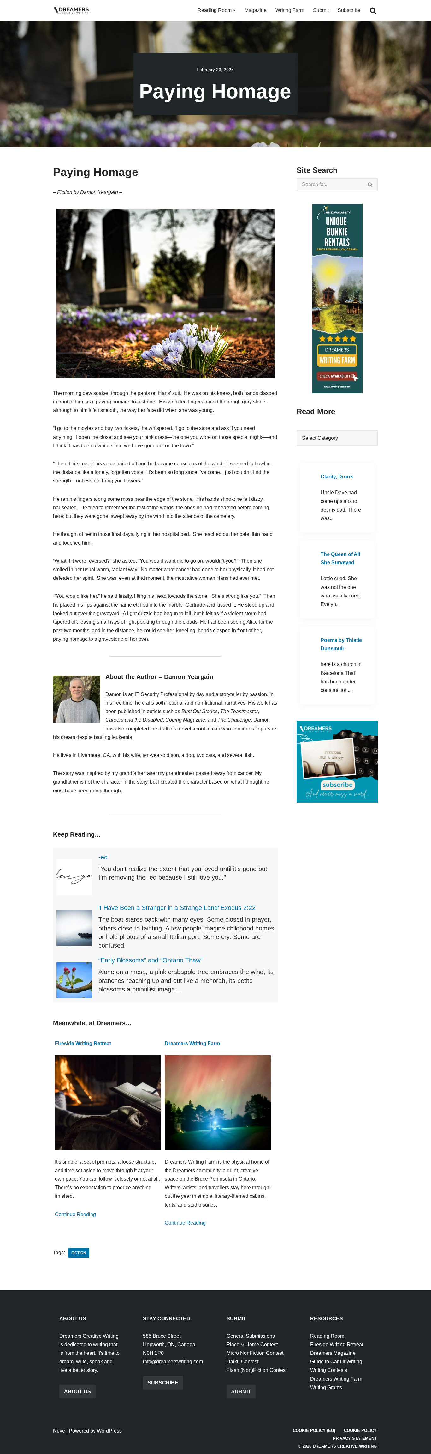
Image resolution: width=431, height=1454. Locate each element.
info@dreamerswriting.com (173, 1361)
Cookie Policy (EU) (314, 1430)
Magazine (256, 10)
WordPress (109, 1430)
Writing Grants (326, 1387)
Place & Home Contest (252, 1344)
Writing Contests (328, 1370)
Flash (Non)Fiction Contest (257, 1370)
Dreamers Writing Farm (192, 1043)
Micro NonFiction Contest (255, 1353)
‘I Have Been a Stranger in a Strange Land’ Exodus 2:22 (177, 907)
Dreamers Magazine (333, 1353)
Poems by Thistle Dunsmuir (341, 644)
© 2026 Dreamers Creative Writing (337, 1446)
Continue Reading (75, 1214)
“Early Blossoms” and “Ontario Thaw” (150, 960)
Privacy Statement (355, 1438)
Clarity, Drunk (337, 476)
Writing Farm (289, 10)
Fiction (78, 1253)
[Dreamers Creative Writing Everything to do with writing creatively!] (73, 10)
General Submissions (251, 1336)
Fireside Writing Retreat (83, 1043)
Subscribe (349, 10)
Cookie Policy (360, 1430)
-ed (103, 857)
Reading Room (327, 1336)
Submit (321, 10)
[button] (234, 10)
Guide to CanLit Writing (336, 1361)
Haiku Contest (242, 1361)
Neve (59, 1430)
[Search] (372, 10)
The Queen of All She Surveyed (340, 558)
